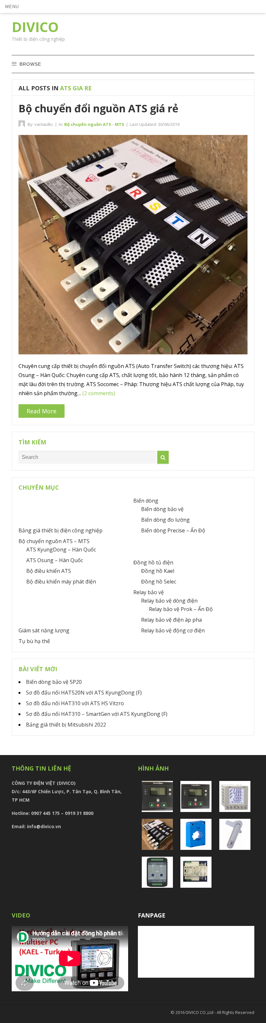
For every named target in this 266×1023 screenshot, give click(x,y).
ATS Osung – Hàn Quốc (54, 560)
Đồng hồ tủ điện (153, 562)
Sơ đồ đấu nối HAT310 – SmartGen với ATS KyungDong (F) (96, 713)
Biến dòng (145, 500)
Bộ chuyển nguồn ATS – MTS (54, 541)
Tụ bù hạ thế (34, 641)
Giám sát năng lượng (43, 630)
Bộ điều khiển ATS (48, 570)
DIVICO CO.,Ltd (200, 1012)
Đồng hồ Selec (158, 581)
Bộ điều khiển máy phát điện (61, 581)
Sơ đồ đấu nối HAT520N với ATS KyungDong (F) (84, 692)
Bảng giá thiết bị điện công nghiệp (60, 530)
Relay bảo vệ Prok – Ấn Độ (181, 609)
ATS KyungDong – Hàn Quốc (61, 549)
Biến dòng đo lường (165, 519)
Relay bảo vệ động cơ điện (173, 630)
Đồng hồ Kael (157, 570)
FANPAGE (151, 915)
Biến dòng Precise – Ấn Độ (173, 530)
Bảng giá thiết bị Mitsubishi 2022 (66, 724)
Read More (41, 411)
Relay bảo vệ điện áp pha (171, 619)
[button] (12, 6)
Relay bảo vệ (148, 592)
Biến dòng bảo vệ (162, 509)
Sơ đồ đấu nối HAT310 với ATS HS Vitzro (75, 703)
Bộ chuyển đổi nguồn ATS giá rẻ (98, 108)
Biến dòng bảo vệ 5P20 (54, 681)
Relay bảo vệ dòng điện (169, 600)
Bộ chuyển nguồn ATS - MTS (94, 124)
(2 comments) (98, 393)
